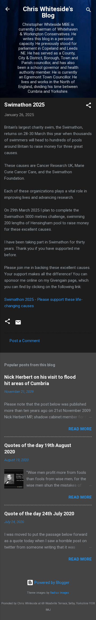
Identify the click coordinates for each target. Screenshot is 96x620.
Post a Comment (25, 340)
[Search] (88, 11)
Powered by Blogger (51, 582)
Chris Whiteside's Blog (48, 12)
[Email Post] (18, 324)
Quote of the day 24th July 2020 (39, 513)
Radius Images (59, 592)
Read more (80, 429)
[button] (88, 106)
